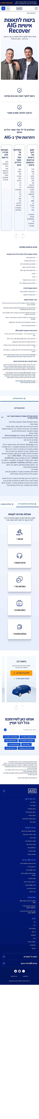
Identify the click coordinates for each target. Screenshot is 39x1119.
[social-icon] (23, 971)
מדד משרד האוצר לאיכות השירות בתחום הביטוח (19, 356)
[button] (22, 234)
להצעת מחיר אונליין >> (6, 3)
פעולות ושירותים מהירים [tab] (26, 504)
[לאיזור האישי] (3, 8)
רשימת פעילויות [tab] (18, 398)
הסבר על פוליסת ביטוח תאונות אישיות (25, 380)
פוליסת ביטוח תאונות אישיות (27, 382)
